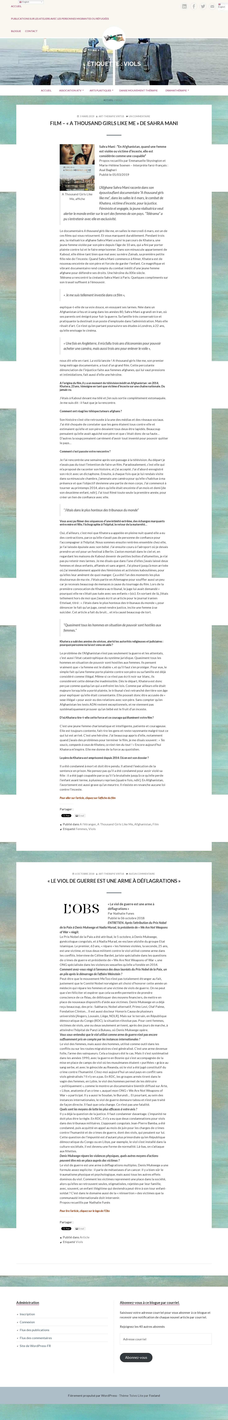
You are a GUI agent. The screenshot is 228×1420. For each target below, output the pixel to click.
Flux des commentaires (36, 1338)
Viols (92, 829)
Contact (31, 31)
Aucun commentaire (142, 874)
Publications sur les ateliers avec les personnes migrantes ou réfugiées (60, 18)
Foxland (154, 1395)
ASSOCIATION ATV (70, 90)
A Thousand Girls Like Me (115, 824)
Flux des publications (34, 1330)
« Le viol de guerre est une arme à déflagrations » (114, 881)
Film (155, 824)
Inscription (27, 1314)
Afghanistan (142, 824)
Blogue (16, 31)
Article (84, 1237)
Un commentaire (139, 116)
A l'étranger (88, 824)
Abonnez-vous (136, 1357)
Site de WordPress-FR (35, 1346)
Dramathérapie (176, 90)
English (221, 7)
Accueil (16, 6)
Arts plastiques (100, 90)
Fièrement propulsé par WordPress (92, 1395)
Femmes (81, 829)
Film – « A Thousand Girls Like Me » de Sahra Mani (114, 123)
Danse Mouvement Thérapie (138, 90)
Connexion (27, 1322)
